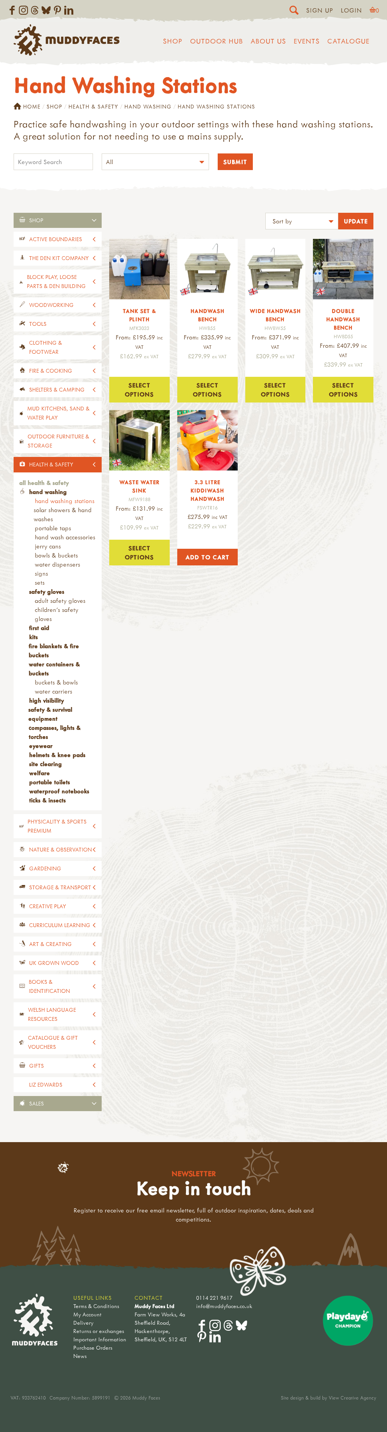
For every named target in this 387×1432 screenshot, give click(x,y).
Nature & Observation (60, 849)
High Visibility (46, 700)
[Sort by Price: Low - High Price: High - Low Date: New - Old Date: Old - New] (301, 222)
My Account (87, 1314)
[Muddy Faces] (66, 53)
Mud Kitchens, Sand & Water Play (58, 413)
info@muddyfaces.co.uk (224, 1306)
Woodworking (51, 304)
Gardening (45, 868)
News (80, 1355)
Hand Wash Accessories (65, 537)
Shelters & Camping (57, 389)
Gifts (36, 1065)
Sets (40, 582)
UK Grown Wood (54, 962)
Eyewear (41, 745)
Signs (41, 573)
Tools (37, 323)
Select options (139, 389)
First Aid (39, 628)
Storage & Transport (60, 887)
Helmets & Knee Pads (57, 755)
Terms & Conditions (96, 1306)
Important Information (99, 1339)
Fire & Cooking (50, 370)
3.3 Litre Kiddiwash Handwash (207, 490)
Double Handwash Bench (343, 319)
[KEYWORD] (53, 162)
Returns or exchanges (98, 1330)
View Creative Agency (352, 1398)
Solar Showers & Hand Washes (62, 514)
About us (268, 41)
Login (351, 10)
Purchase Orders (92, 1347)
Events (307, 41)
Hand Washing (148, 106)
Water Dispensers (57, 564)
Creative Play (47, 906)
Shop (173, 41)
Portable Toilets (49, 782)
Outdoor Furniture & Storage (58, 441)
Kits (33, 637)
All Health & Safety (44, 482)
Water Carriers (53, 691)
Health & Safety (93, 106)
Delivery (83, 1322)
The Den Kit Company (59, 258)
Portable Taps (53, 528)
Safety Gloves (46, 591)
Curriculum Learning (59, 925)
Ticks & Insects (47, 800)
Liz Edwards (45, 1084)
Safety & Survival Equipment (50, 714)
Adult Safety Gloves (60, 600)
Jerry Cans (48, 546)
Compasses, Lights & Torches (54, 732)
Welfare (39, 773)
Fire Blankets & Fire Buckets (54, 650)
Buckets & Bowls (56, 682)
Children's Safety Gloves (56, 614)
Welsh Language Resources (52, 1014)
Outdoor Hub (216, 41)
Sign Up (319, 10)
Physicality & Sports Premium (57, 826)
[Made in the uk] (207, 269)
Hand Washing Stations (64, 501)
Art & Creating (50, 943)
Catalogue (348, 41)
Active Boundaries (55, 239)
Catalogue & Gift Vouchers (53, 1042)
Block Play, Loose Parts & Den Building (56, 281)
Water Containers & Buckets (54, 668)
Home (31, 106)
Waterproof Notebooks (59, 791)
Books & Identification (49, 986)
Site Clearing (45, 764)
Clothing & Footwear (45, 347)
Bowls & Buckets (56, 555)
